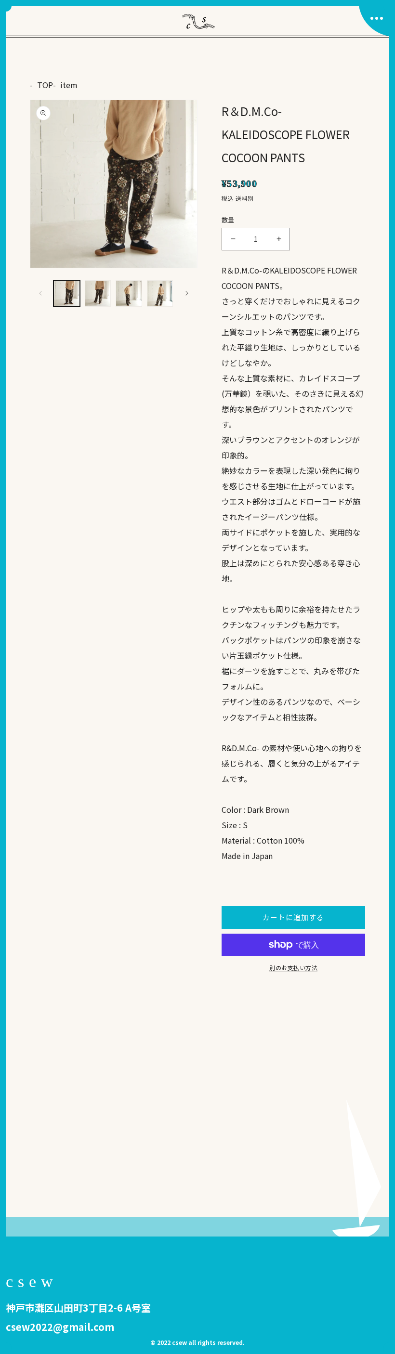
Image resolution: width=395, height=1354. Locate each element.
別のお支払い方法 (293, 967)
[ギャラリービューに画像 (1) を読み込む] (66, 293)
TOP (45, 85)
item (69, 85)
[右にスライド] (187, 293)
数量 (228, 219)
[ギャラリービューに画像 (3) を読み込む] (129, 293)
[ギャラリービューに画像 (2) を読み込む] (98, 293)
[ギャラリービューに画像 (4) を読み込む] (160, 293)
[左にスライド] (40, 293)
